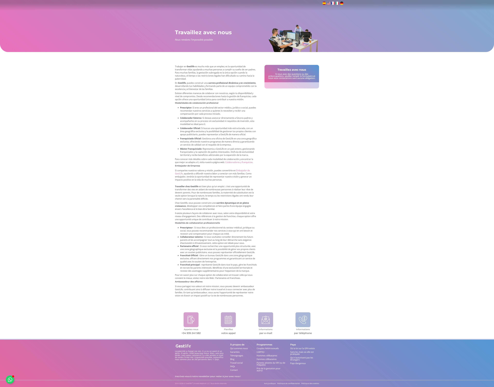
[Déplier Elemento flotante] (10, 379)
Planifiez (228, 329)
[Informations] (265, 319)
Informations (265, 329)
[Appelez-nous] (191, 319)
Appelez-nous (191, 329)
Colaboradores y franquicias (239, 162)
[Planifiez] (228, 319)
